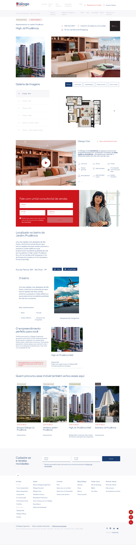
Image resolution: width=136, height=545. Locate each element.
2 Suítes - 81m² (26, 93)
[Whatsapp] (131, 512)
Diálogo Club (37, 484)
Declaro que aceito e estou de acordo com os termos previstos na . (33, 213)
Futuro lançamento (22, 481)
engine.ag (115, 525)
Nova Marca (37, 497)
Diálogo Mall (20, 503)
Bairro (102, 12)
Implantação (89, 84)
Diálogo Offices (21, 506)
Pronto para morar (22, 494)
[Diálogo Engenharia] (23, 5)
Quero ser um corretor (64, 481)
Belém (93, 481)
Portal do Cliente (111, 477)
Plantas (69, 84)
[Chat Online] (131, 517)
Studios (18, 510)
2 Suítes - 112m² (26, 101)
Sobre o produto (52, 13)
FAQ (58, 477)
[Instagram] (110, 521)
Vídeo (82, 12)
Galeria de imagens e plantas (68, 13)
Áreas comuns (101, 84)
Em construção (21, 490)
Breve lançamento (22, 484)
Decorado (78, 84)
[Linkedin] (114, 521)
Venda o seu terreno (63, 487)
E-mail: (23, 204)
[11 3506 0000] (131, 522)
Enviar (111, 451)
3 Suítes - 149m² (27, 115)
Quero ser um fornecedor (65, 484)
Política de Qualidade (39, 500)
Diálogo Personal (38, 481)
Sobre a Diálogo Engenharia (41, 477)
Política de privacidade (59, 519)
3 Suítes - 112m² (26, 108)
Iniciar (60, 213)
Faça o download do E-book (108, 141)
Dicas (79, 481)
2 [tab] (81, 174)
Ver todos (94, 484)
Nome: (23, 197)
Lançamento (20, 487)
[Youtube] (117, 521)
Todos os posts (82, 487)
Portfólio (19, 497)
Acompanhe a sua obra (113, 484)
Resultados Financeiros (68, 5)
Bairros (79, 484)
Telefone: (52, 204)
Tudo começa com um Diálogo (42, 494)
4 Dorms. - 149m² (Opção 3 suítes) (32, 130)
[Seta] (18, 468)
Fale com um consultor (110, 13)
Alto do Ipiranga (96, 477)
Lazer (87, 12)
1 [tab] (79, 174)
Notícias (79, 477)
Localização (94, 12)
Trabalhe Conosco (38, 487)
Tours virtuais (113, 84)
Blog (80, 4)
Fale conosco (58, 5)
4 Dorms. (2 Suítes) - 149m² (30, 123)
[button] (111, 5)
